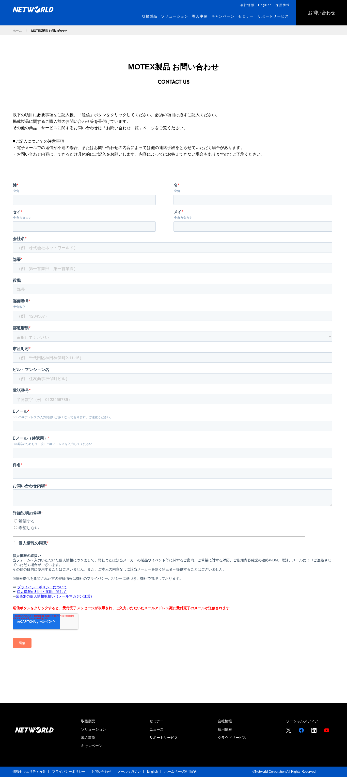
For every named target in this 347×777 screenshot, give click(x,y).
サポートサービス (163, 738)
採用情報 (225, 729)
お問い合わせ (101, 771)
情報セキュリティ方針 (29, 771)
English (152, 771)
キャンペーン (91, 746)
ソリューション (93, 729)
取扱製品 (88, 721)
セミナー (156, 721)
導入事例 (88, 738)
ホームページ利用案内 (180, 771)
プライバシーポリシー (68, 771)
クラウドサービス (232, 738)
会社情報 (225, 721)
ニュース (156, 729)
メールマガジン (129, 771)
